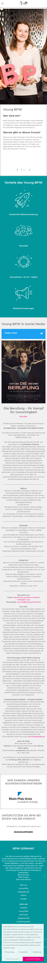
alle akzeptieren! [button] (33, 959)
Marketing (37, 952)
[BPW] (23, 3)
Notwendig (10, 952)
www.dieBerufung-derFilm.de (29, 602)
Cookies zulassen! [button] (12, 959)
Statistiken (24, 952)
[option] (23, 131)
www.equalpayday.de (36, 737)
